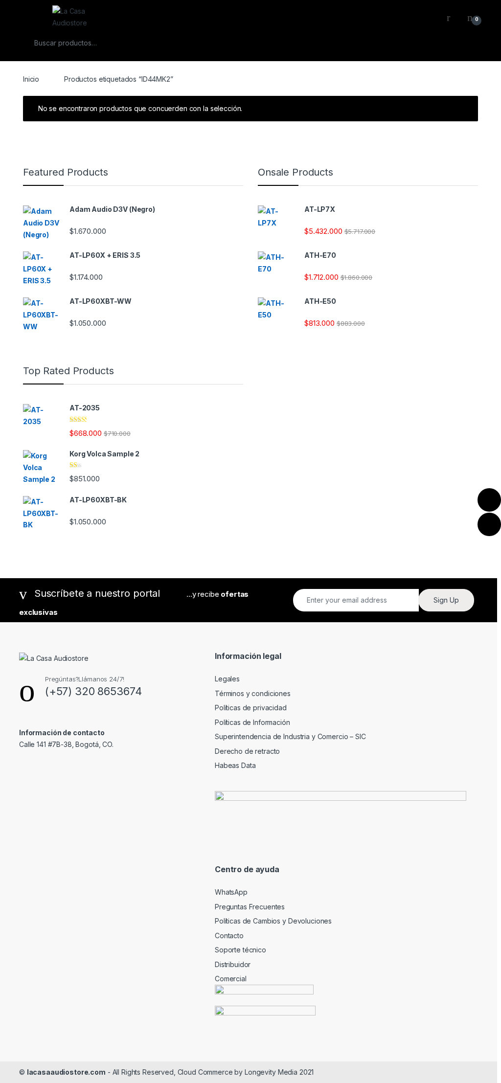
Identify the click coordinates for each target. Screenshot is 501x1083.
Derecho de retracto (247, 751)
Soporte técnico (240, 950)
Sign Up (446, 600)
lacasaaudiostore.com (66, 1072)
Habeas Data (235, 765)
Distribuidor (232, 964)
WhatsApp (231, 892)
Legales (227, 679)
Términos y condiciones (253, 693)
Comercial (231, 978)
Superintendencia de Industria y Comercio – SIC (290, 736)
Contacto (229, 935)
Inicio (31, 79)
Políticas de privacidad (251, 707)
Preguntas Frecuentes (250, 906)
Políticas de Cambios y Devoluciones (273, 921)
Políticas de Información (252, 722)
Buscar (464, 43)
